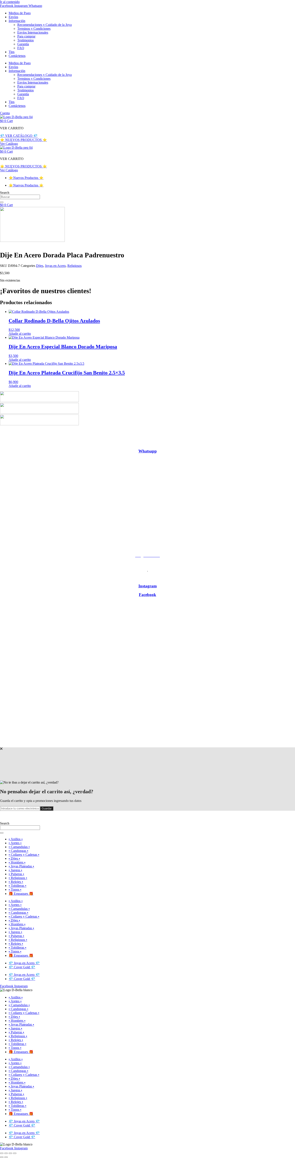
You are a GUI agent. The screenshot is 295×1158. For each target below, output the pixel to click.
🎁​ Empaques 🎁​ (21, 893)
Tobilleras (265, 442)
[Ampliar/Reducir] (1, 1153)
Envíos (13, 17)
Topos (282, 442)
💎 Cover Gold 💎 (22, 967)
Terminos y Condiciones (34, 28)
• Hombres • (17, 862)
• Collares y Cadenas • (24, 854)
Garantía (23, 44)
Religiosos (74, 266)
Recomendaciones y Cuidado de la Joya (44, 25)
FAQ (20, 48)
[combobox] (20, 197)
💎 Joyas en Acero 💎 (24, 963)
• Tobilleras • (17, 885)
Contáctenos (17, 56)
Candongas (68, 442)
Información (17, 21)
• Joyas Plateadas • (21, 866)
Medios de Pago (20, 13)
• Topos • (15, 889)
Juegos (198, 442)
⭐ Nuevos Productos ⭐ (26, 178)
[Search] (1, 202)
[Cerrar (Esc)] (14, 1153)
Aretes (27, 442)
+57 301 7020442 (147, 518)
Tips (11, 52)
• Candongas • (18, 851)
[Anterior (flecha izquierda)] (1, 1157)
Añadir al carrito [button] (20, 333)
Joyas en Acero (55, 266)
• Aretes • (15, 843)
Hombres (153, 442)
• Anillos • (16, 839)
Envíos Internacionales (32, 32)
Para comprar (26, 36)
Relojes (249, 442)
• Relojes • (16, 882)
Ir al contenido (10, 2)
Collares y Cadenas (95, 442)
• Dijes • (14, 858)
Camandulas (46, 442)
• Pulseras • (16, 874)
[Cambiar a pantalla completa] (6, 1153)
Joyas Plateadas (175, 442)
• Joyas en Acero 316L (128, 435)
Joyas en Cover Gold (165, 435)
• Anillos (12, 442)
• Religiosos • (18, 878)
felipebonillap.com (158, 743)
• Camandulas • (19, 847)
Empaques (134, 442)
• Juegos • (15, 870)
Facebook (147, 594)
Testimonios (25, 40)
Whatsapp (147, 451)
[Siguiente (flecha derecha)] (6, 1157)
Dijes (39, 266)
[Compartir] (10, 1153)
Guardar (47, 808)
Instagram (147, 586)
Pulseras (214, 442)
